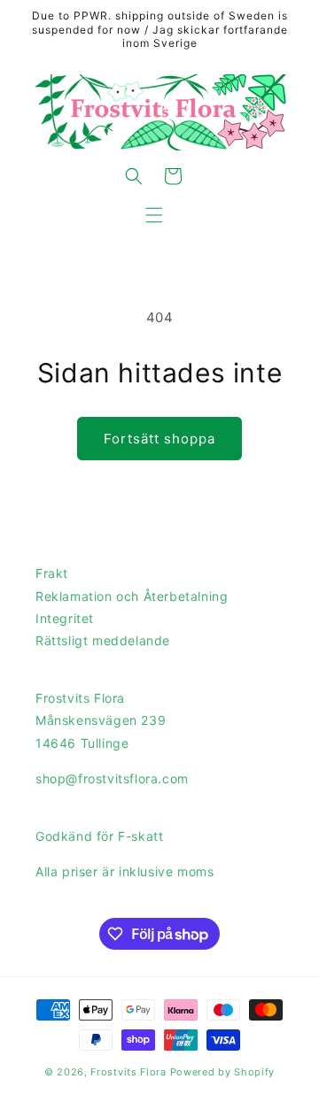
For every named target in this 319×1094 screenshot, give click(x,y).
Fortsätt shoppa (159, 438)
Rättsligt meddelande (102, 640)
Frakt (51, 573)
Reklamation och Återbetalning (131, 596)
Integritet (64, 618)
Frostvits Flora (128, 1072)
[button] (154, 215)
